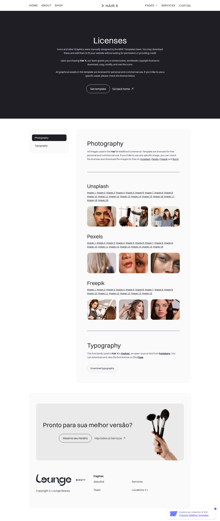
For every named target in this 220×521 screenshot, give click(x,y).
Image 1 (91, 192)
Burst (175, 159)
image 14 (136, 196)
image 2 (101, 192)
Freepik (164, 159)
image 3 (110, 192)
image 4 (120, 192)
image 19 (103, 200)
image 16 (158, 196)
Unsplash (145, 159)
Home (33, 5)
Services (168, 5)
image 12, (114, 196)
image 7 (149, 192)
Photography (41, 137)
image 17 (169, 196)
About (46, 5)
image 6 (139, 192)
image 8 (158, 192)
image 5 (130, 192)
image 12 (114, 246)
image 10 (92, 196)
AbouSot (99, 481)
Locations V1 (140, 490)
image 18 (92, 200)
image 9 (168, 192)
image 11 (103, 196)
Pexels (154, 159)
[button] (151, 5)
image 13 (125, 196)
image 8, (159, 289)
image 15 (147, 196)
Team (97, 490)
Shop (59, 5)
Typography (41, 145)
